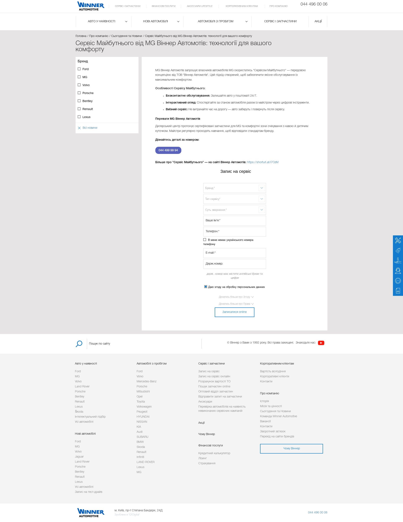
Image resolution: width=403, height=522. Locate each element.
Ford (85, 69)
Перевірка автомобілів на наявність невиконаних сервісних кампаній (222, 408)
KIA (139, 427)
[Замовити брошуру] (398, 291)
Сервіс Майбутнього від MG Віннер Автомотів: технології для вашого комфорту (198, 36)
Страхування (206, 463)
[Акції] (398, 261)
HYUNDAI (143, 417)
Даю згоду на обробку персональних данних (236, 287)
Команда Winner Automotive (278, 416)
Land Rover (82, 386)
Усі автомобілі (84, 422)
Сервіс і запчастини (127, 6)
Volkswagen (144, 406)
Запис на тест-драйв (88, 492)
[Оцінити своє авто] (398, 250)
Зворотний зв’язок (272, 431)
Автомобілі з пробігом (215, 21)
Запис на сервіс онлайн (214, 376)
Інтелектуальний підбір (90, 417)
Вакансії (265, 421)
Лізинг (202, 458)
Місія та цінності (271, 406)
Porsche (88, 93)
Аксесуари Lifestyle (200, 6)
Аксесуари (205, 401)
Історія (264, 401)
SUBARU (142, 437)
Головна (81, 36)
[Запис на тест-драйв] (398, 281)
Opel (140, 396)
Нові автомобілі (155, 21)
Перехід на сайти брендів (277, 436)
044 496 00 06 (317, 512)
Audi (140, 432)
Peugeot (142, 412)
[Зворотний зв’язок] (398, 271)
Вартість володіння (273, 371)
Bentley (87, 101)
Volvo (86, 85)
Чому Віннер (206, 434)
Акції (318, 21)
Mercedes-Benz (146, 381)
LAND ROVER (145, 462)
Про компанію (279, 6)
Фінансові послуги (163, 6)
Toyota (141, 401)
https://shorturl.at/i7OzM (263, 162)
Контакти (266, 381)
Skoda (141, 447)
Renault (87, 109)
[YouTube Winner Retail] (321, 343)
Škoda (79, 412)
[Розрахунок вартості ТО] (398, 240)
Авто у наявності (101, 21)
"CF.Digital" (134, 515)
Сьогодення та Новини (126, 36)
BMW (140, 442)
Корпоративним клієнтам (242, 6)
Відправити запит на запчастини (220, 396)
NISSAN (142, 422)
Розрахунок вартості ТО (214, 381)
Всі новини (90, 128)
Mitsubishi (143, 391)
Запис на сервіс (209, 371)
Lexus (86, 117)
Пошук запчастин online (214, 386)
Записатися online (234, 312)
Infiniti (140, 457)
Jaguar (79, 456)
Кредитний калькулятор (214, 453)
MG (84, 77)
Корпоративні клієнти (274, 376)
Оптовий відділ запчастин (215, 391)
